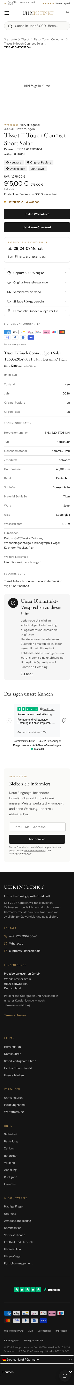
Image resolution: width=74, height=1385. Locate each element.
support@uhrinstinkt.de (24, 951)
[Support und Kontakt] (65, 1376)
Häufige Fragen (14, 1206)
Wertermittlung (14, 1112)
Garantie (10, 1184)
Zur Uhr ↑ (27, 674)
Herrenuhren (12, 1047)
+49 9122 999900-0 (23, 936)
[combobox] (37, 25)
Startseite (10, 39)
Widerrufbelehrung (13, 1330)
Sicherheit (10, 1134)
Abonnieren (37, 839)
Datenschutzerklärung (35, 850)
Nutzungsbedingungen (20, 853)
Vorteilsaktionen (14, 1235)
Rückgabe (10, 1177)
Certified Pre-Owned (18, 1068)
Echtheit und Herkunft (18, 1242)
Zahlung (9, 1148)
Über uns (10, 1214)
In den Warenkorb (37, 214)
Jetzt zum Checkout (37, 227)
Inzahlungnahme (14, 1105)
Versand (9, 1163)
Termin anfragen (15, 1015)
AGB (30, 1330)
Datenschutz (44, 1330)
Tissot (25, 39)
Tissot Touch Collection (49, 39)
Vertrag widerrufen (33, 1340)
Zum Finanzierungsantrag (27, 256)
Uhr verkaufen (13, 1098)
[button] (67, 13)
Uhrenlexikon (12, 1249)
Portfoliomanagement (18, 1263)
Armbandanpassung (17, 1221)
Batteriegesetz (11, 1340)
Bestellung (11, 1141)
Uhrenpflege (12, 1256)
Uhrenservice (12, 1228)
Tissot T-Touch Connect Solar (23, 43)
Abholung (10, 1170)
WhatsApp (16, 943)
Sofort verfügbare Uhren (20, 1061)
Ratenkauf (10, 1156)
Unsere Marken (14, 1075)
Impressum (61, 1330)
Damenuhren (12, 1054)
